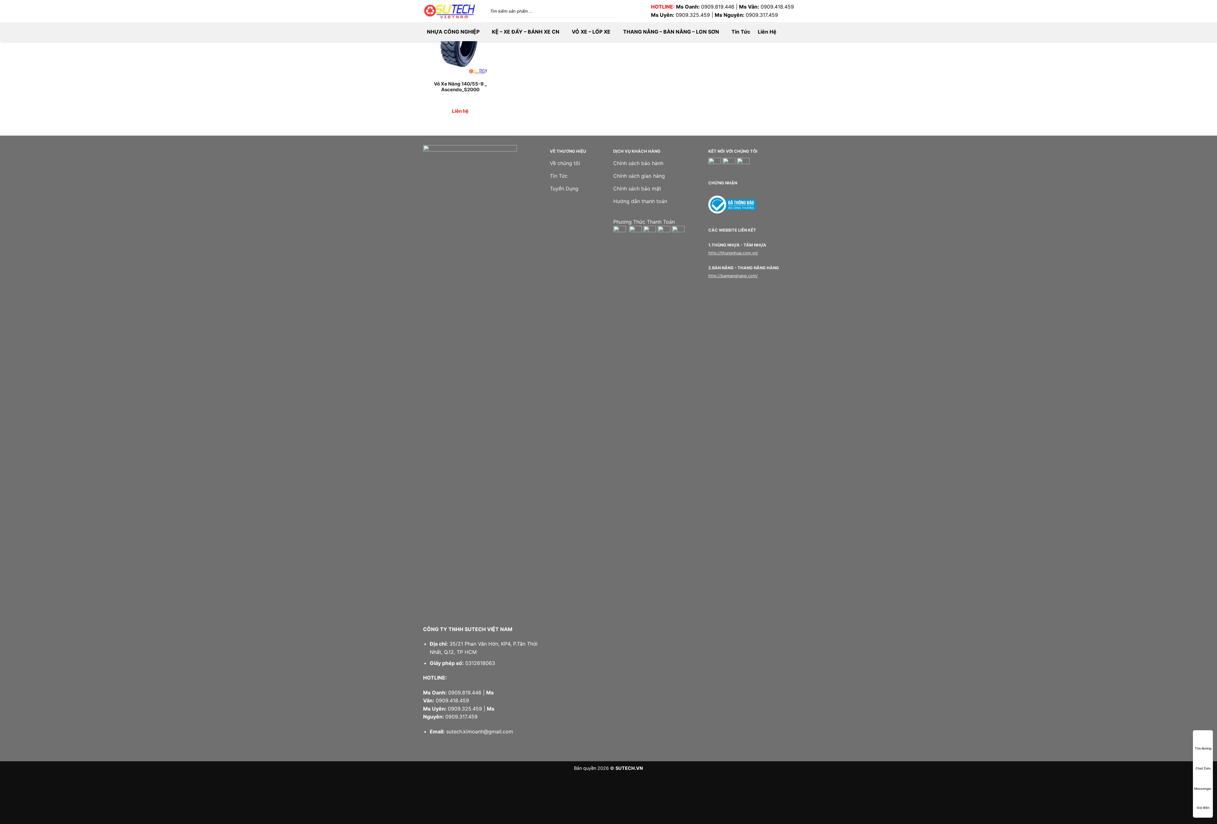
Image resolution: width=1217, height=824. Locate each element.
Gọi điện (1203, 807)
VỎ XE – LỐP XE (591, 32)
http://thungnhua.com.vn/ (733, 253)
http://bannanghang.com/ (733, 275)
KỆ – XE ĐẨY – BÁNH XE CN (525, 32)
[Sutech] (449, 11)
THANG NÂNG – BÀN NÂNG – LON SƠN (671, 32)
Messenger (1203, 788)
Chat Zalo (1203, 768)
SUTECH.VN (629, 768)
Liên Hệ (767, 32)
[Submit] (605, 11)
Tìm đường (1203, 748)
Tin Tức (740, 32)
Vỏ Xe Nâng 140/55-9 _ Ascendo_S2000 (460, 87)
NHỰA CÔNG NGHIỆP (453, 32)
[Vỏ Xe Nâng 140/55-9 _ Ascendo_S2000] (460, 43)
